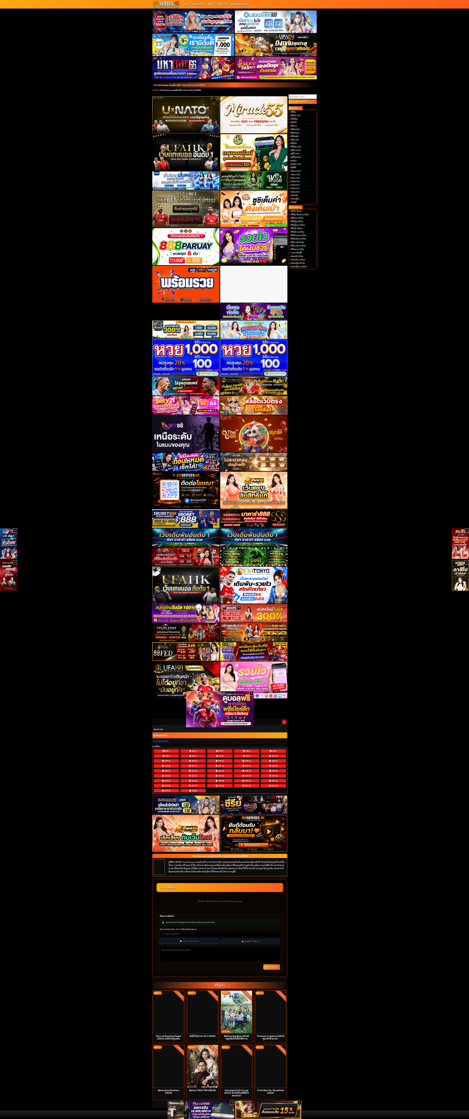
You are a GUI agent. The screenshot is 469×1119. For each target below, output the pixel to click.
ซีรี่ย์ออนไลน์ (198, 4)
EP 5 (274, 751)
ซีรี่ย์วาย (294, 126)
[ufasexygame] (186, 613)
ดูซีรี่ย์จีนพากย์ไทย (239, 4)
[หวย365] (186, 358)
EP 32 (194, 781)
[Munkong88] (254, 490)
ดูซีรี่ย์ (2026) (296, 150)
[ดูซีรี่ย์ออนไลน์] (254, 805)
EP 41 (167, 790)
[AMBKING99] (254, 246)
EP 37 (194, 785)
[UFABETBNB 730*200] (254, 386)
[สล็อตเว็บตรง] (254, 405)
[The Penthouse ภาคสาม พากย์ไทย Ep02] (284, 722)
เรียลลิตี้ (293, 202)
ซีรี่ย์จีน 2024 (295, 115)
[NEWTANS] (8, 575)
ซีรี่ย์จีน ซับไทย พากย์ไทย (300, 214)
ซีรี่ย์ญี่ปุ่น (294, 119)
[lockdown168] (276, 22)
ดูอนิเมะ (294, 160)
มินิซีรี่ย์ (293, 167)
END (194, 790)
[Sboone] (186, 537)
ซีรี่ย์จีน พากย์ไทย (297, 218)
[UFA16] (186, 585)
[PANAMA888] (8, 543)
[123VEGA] (254, 462)
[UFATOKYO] (254, 585)
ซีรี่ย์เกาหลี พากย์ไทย (298, 246)
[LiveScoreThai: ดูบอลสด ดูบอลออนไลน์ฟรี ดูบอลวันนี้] (220, 709)
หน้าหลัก (155, 90)
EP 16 (167, 766)
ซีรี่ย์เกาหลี (223, 4)
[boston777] (193, 22)
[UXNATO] (186, 114)
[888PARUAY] (186, 246)
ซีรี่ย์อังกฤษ (295, 133)
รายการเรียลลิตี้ (296, 253)
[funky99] (254, 311)
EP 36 (167, 785)
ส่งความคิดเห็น (271, 967)
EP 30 (274, 776)
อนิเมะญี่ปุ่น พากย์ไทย (299, 266)
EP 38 (221, 785)
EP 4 (247, 751)
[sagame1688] (186, 805)
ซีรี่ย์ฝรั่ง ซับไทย (296, 228)
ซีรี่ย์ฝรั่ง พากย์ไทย (297, 232)
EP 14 (248, 761)
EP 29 (248, 776)
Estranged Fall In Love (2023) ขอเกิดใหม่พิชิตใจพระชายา (236, 1093)
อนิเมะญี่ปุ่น (295, 199)
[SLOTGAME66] (460, 543)
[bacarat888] (254, 518)
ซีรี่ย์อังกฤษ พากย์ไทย (298, 235)
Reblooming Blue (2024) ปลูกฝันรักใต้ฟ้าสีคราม (236, 1037)
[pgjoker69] (254, 632)
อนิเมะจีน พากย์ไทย (298, 260)
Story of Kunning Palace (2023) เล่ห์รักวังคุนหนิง (168, 1037)
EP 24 (248, 771)
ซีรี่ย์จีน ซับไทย (296, 211)
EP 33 (221, 781)
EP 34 (248, 781)
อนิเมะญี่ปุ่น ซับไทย (298, 263)
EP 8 (220, 756)
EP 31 (167, 781)
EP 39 (248, 785)
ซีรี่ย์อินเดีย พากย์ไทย (298, 239)
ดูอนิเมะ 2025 (296, 164)
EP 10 (274, 756)
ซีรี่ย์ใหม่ (294, 143)
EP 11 (167, 761)
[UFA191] (186, 679)
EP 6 (167, 756)
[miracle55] (254, 114)
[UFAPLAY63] (186, 632)
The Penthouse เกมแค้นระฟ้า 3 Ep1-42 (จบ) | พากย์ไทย (179, 85)
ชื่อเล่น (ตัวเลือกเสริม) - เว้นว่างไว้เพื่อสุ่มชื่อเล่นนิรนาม (178, 929)
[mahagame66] (193, 68)
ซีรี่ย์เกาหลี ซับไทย (297, 242)
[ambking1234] (254, 329)
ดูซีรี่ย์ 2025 (295, 153)
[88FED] (186, 651)
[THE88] (254, 433)
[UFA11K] (186, 152)
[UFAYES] (186, 556)
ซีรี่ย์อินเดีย (295, 136)
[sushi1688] (254, 209)
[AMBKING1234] (254, 152)
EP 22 (194, 771)
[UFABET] (186, 209)
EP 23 (221, 771)
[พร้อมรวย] (186, 284)
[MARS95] (254, 613)
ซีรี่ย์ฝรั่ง (294, 122)
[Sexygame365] (276, 68)
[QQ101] (254, 651)
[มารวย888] (460, 575)
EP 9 (247, 756)
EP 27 (194, 776)
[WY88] (186, 433)
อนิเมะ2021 (295, 188)
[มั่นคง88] (186, 833)
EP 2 (194, 751)
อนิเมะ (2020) (296, 171)
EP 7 (194, 756)
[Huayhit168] (193, 45)
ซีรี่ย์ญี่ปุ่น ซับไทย (297, 221)
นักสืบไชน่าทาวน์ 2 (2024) (202, 1035)
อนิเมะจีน (294, 195)
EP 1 (167, 751)
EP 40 (274, 785)
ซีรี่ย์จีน (211, 4)
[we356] (254, 180)
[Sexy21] (186, 405)
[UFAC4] (276, 45)
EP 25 (274, 771)
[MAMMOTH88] (186, 329)
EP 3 (220, 751)
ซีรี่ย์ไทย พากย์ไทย (297, 249)
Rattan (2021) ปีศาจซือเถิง (202, 1090)
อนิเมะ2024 (295, 192)
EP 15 (274, 761)
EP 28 (221, 776)
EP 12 (194, 761)
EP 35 (274, 781)
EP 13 (221, 761)
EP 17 (194, 766)
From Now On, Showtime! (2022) (270, 1091)
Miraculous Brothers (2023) (168, 1091)
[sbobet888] (186, 518)
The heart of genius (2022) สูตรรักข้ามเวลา (270, 1037)
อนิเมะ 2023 (295, 178)
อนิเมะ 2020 (295, 174)
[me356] (186, 180)
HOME (186, 4)
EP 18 (221, 766)
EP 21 (167, 771)
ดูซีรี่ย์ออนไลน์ (296, 157)
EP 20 (274, 766)
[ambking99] (254, 679)
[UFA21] (186, 386)
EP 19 (248, 766)
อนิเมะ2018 (295, 181)
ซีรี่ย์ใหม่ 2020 (296, 147)
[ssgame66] (201, 1110)
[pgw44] (254, 556)
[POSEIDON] (186, 462)
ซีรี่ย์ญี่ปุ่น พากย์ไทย (298, 225)
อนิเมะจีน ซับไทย (297, 256)
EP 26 (167, 776)
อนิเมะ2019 (295, 185)
